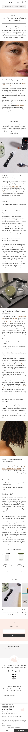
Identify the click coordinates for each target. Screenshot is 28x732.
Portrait (21, 11)
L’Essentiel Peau (14, 186)
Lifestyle (14, 11)
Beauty (7, 11)
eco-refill (15, 318)
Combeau (4, 183)
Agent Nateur (17, 465)
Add (7, 571)
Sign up (14, 635)
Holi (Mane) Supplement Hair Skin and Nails (14, 467)
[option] (14, 95)
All (2, 11)
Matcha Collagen (10, 322)
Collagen (22, 364)
